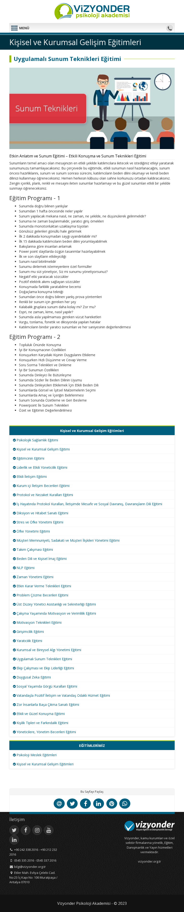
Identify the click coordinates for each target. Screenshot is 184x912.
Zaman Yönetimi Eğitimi (35, 577)
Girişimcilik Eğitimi (30, 631)
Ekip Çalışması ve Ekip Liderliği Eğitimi (45, 668)
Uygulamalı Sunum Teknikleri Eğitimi (44, 659)
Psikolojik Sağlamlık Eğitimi (37, 440)
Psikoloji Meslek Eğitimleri (37, 755)
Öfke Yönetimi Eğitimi (33, 531)
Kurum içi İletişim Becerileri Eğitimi (43, 485)
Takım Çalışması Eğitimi (35, 549)
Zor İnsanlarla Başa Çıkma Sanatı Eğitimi (48, 704)
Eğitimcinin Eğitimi (30, 458)
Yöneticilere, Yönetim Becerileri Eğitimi (46, 732)
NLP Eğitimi (25, 567)
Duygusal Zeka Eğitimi (34, 677)
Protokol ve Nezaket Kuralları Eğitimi (45, 494)
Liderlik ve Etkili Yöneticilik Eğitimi (42, 467)
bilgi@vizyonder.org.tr (30, 866)
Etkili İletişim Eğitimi (32, 476)
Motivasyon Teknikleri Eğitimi (39, 622)
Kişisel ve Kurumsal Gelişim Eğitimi (43, 449)
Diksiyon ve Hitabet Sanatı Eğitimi (42, 513)
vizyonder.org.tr (149, 861)
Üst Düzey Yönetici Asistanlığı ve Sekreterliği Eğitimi (56, 604)
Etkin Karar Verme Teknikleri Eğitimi (44, 586)
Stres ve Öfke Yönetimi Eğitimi (40, 522)
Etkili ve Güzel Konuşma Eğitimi (41, 713)
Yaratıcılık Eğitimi (29, 640)
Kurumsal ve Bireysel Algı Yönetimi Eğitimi (49, 650)
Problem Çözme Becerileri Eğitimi (42, 595)
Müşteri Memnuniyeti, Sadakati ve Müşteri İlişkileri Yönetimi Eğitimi (68, 540)
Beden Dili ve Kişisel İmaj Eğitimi (42, 558)
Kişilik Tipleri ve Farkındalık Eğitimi (42, 722)
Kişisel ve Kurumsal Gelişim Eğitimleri (45, 764)
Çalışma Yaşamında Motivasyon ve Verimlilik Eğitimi (56, 613)
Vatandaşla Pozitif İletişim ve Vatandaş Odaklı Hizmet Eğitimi (63, 695)
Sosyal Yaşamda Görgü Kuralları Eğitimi (47, 686)
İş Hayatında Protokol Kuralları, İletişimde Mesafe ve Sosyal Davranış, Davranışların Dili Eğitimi (89, 504)
